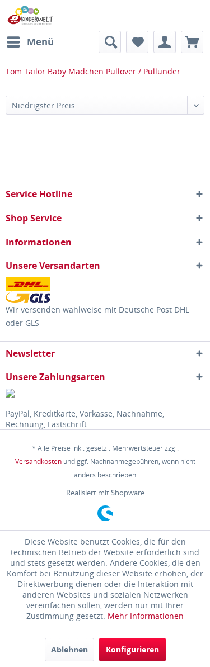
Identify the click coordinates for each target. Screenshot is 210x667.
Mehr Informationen (146, 616)
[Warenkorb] (192, 42)
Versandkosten (38, 461)
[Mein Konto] (164, 42)
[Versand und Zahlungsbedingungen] (105, 290)
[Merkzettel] (137, 42)
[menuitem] (29, 42)
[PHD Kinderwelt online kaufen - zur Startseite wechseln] (30, 15)
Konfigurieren (132, 649)
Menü (40, 41)
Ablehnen (69, 649)
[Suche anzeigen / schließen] (110, 42)
